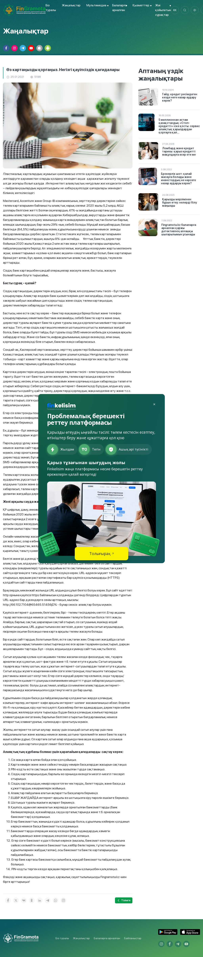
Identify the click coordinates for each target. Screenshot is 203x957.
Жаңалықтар (71, 5)
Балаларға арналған (107, 938)
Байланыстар (132, 938)
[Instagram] (63, 900)
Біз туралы (62, 938)
